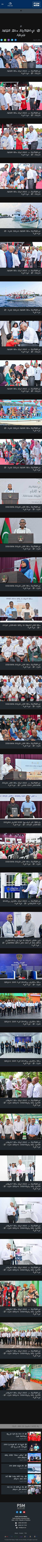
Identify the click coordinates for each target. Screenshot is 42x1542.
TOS (25, 1533)
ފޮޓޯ (21, 27)
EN (2, 4)
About (16, 1533)
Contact (21, 1533)
